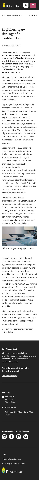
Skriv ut (34, 15)
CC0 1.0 (30, 248)
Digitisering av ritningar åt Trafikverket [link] (14, 15)
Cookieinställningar (9, 376)
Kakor (4, 454)
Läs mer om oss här (10, 361)
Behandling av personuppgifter (13, 464)
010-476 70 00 (10, 407)
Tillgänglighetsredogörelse (11, 459)
